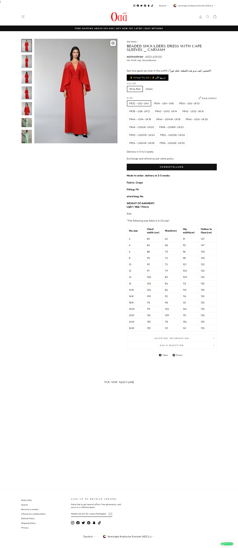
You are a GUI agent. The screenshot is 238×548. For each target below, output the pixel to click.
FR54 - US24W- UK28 (141, 143)
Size (172, 98)
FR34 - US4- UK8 (164, 103)
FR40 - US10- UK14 (166, 111)
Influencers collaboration (33, 514)
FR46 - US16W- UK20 (141, 127)
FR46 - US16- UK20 (197, 119)
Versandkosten (149, 60)
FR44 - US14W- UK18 (168, 119)
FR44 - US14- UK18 (140, 119)
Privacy (25, 527)
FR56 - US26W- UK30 (172, 143)
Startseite (131, 41)
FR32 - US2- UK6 (139, 103)
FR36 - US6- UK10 (189, 103)
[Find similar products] (113, 43)
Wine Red (134, 88)
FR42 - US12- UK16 (193, 111)
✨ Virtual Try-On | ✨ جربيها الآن (147, 77)
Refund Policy (28, 518)
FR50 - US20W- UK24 (142, 135)
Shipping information (172, 338)
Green (149, 88)
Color (131, 83)
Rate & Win (26, 500)
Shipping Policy (28, 523)
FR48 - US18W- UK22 (171, 127)
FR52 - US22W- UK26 (172, 135)
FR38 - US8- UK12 (139, 111)
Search (24, 504)
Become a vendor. (30, 509)
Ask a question (172, 345)
